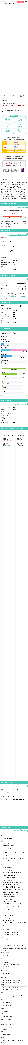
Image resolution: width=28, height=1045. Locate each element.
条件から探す (12, 95)
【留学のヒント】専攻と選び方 (20, 830)
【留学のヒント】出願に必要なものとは (18, 234)
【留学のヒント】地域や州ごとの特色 (19, 786)
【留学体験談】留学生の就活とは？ (19, 404)
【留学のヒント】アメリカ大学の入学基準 (18, 207)
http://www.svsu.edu (11, 111)
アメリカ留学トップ (4, 99)
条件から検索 (12, 99)
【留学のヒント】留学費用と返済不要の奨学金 (17, 279)
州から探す (4, 95)
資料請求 (20, 2)
